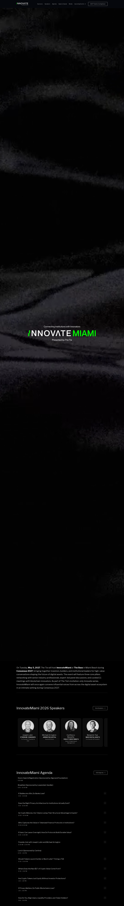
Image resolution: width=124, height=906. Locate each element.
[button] (80, 3)
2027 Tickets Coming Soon (97, 4)
